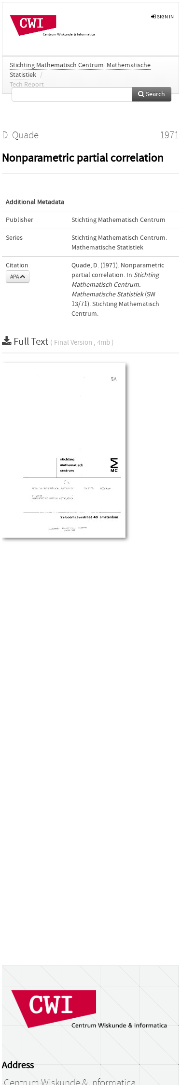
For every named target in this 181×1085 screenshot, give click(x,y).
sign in (165, 17)
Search (154, 94)
